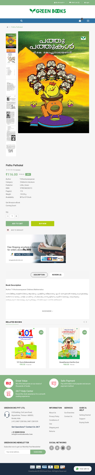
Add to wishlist (17, 230)
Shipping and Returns (54, 429)
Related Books (14, 322)
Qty (7, 212)
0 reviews (17, 170)
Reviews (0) (56, 275)
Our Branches (69, 413)
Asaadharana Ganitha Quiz (69, 362)
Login (87, 2)
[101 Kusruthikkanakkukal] (26, 343)
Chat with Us (84, 469)
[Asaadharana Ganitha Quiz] (69, 343)
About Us (52, 413)
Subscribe (38, 452)
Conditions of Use (54, 422)
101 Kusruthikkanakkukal (26, 362)
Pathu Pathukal (17, 27)
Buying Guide (84, 422)
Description (39, 275)
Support (82, 419)
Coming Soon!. (11, 206)
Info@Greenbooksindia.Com (22, 434)
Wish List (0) (75, 2)
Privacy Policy (54, 416)
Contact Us (68, 416)
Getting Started (85, 415)
